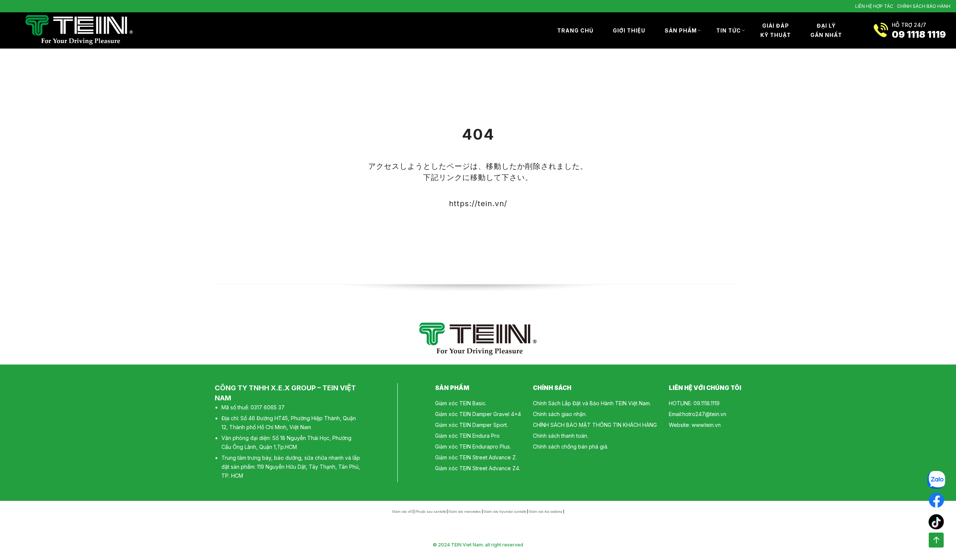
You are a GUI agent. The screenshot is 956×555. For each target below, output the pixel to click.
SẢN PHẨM (681, 30)
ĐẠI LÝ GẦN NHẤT (826, 30)
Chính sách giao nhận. (560, 414)
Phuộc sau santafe (430, 511)
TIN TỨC (728, 30)
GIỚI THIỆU (629, 30)
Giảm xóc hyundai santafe (505, 511)
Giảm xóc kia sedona (545, 511)
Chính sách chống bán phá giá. (570, 446)
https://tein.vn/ (478, 203)
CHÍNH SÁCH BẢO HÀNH (923, 6)
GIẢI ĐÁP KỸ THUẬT (775, 30)
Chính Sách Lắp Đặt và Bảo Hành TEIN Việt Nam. (592, 403)
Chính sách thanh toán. (560, 435)
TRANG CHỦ (575, 30)
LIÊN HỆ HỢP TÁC (874, 6)
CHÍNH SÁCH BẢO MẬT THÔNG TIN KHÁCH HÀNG (595, 425)
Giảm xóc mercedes (464, 511)
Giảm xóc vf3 (402, 511)
